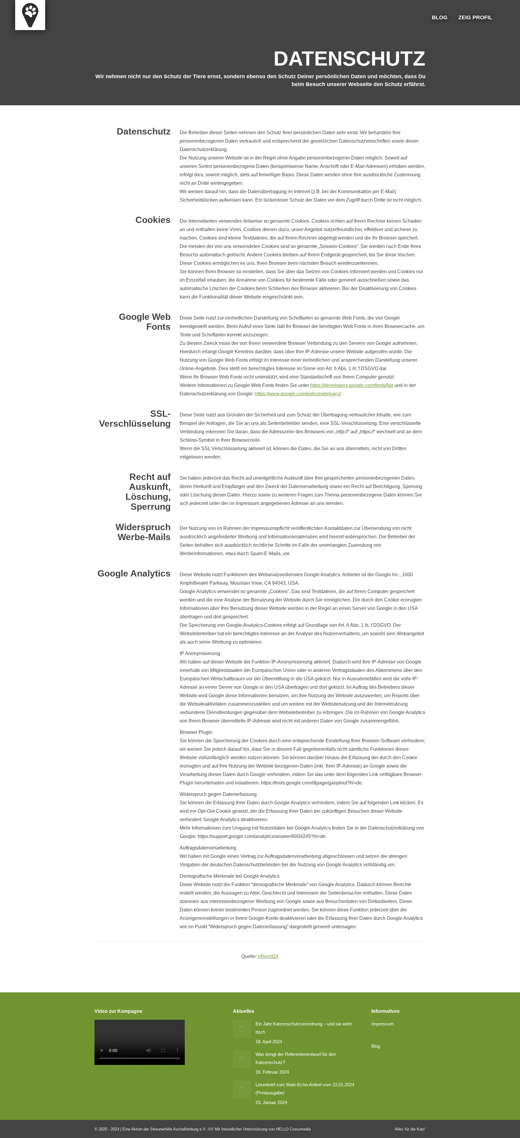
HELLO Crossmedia (293, 1129)
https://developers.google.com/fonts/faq (351, 385)
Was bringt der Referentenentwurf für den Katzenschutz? (295, 1058)
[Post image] (242, 1029)
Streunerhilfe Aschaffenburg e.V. (178, 1129)
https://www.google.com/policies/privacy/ (298, 393)
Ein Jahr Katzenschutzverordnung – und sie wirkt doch (303, 1027)
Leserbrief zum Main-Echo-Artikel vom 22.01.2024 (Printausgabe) (304, 1088)
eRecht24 (268, 956)
